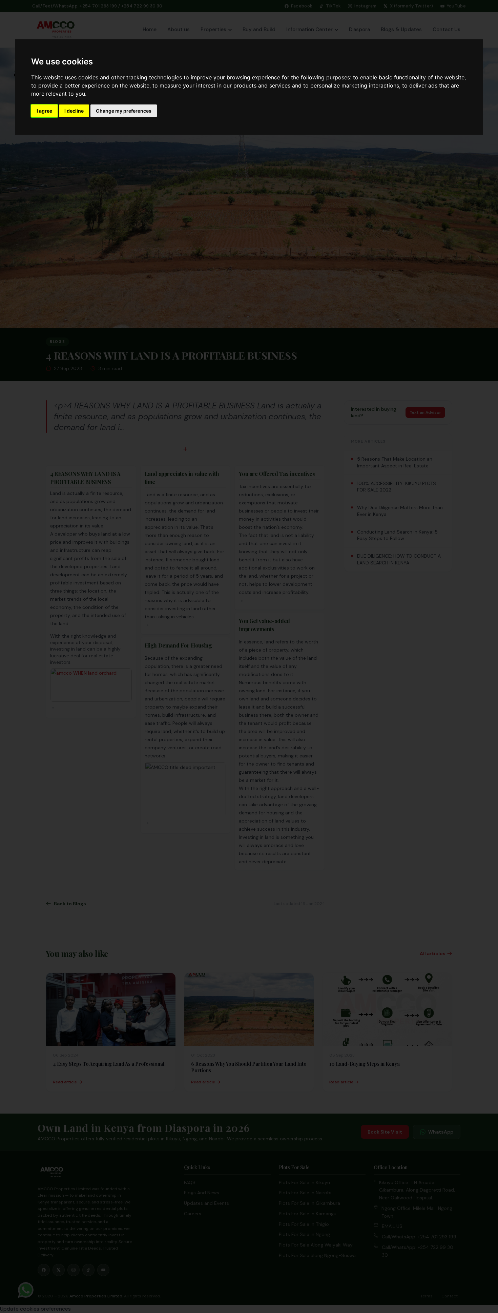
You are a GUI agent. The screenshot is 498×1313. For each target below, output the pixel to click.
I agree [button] (44, 111)
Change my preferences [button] (123, 111)
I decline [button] (74, 111)
